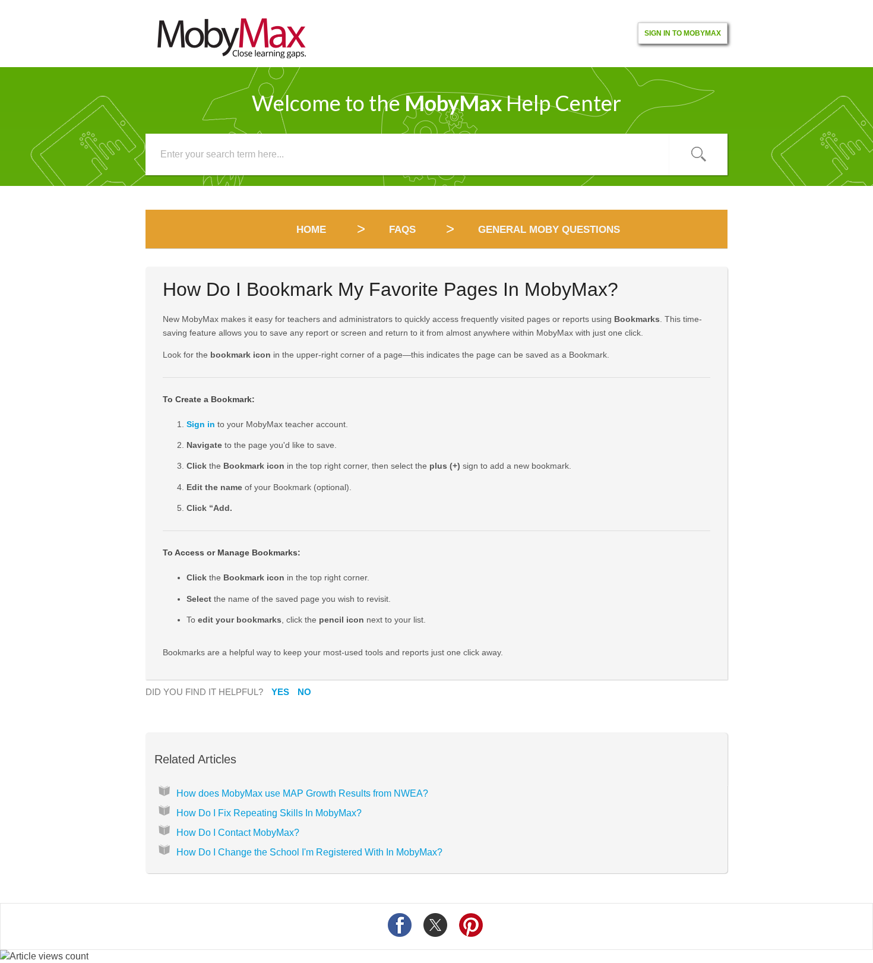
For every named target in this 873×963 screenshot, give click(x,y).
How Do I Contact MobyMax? (237, 833)
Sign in (200, 424)
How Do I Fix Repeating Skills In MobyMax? (269, 813)
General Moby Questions (549, 229)
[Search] (698, 154)
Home (312, 229)
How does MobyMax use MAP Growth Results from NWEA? (302, 793)
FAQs (402, 229)
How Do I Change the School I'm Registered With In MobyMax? (309, 852)
